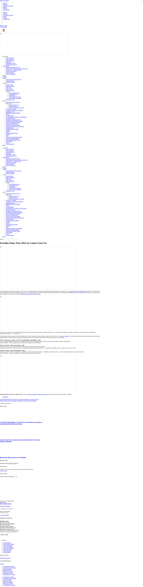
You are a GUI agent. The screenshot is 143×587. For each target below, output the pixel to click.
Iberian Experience (10, 82)
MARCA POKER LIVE (12, 123)
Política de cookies (7, 570)
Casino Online (6, 10)
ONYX (8, 132)
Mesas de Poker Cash (14, 105)
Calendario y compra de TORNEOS (14, 110)
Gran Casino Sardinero (8, 548)
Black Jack (8, 87)
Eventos (5, 76)
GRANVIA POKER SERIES (13, 122)
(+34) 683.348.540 (4, 515)
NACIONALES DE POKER (13, 125)
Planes (4, 78)
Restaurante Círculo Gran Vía (13, 67)
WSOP (7, 142)
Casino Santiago (7, 552)
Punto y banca (9, 89)
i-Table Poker (12, 95)
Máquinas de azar (10, 99)
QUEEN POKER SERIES (12, 129)
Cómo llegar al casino (8, 5)
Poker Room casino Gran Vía (13, 102)
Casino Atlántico (7, 542)
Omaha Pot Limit (13, 106)
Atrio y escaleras (10, 59)
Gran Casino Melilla (8, 546)
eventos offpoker (64, 336)
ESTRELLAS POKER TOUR (13, 119)
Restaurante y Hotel (10, 63)
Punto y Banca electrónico (15, 98)
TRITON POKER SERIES (12, 138)
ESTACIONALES (10, 118)
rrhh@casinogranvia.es (5, 558)
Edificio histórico (10, 58)
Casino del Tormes (7, 549)
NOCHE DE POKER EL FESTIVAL (15, 126)
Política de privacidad (8, 571)
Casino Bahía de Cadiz (8, 544)
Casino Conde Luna (7, 545)
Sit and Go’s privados (11, 109)
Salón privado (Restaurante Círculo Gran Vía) (17, 68)
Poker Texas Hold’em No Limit (16, 107)
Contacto (5, 8)
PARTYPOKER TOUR (12, 133)
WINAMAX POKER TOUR (13, 140)
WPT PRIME (9, 141)
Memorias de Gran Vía (11, 64)
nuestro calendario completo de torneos (37, 394)
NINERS (8, 130)
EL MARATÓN (10, 115)
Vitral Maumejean (10, 60)
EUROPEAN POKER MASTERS (14, 121)
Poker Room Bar (10, 72)
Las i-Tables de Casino (14, 93)
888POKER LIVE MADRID (13, 113)
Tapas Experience (10, 80)
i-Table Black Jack (13, 94)
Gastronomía (6, 66)
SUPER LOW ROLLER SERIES (14, 137)
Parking (5, 7)
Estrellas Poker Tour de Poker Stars (78, 291)
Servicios (5, 4)
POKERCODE (9, 128)
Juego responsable (7, 569)
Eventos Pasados (10, 144)
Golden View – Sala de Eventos (13, 70)
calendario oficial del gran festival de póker (30, 294)
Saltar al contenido (4, 0)
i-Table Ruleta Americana (15, 97)
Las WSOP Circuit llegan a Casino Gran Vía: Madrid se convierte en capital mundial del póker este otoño (21, 423)
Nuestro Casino (9, 84)
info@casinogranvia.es (5, 503)
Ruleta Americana (10, 86)
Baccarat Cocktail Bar (11, 71)
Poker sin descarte (10, 90)
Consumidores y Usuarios (9, 574)
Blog (4, 145)
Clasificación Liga (10, 111)
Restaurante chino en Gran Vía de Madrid (13, 457)
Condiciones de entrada (8, 566)
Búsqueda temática (4, 463)
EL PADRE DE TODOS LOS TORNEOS (16, 117)
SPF (7, 136)
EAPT (7, 114)
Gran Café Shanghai (11, 74)
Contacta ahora (3, 470)
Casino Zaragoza (7, 551)
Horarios (5, 3)
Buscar (1, 239)
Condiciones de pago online (9, 567)
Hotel (4, 75)
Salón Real (8, 62)
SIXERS (8, 134)
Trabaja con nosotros (8, 573)
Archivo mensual (4, 476)
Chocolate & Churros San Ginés (13, 79)
